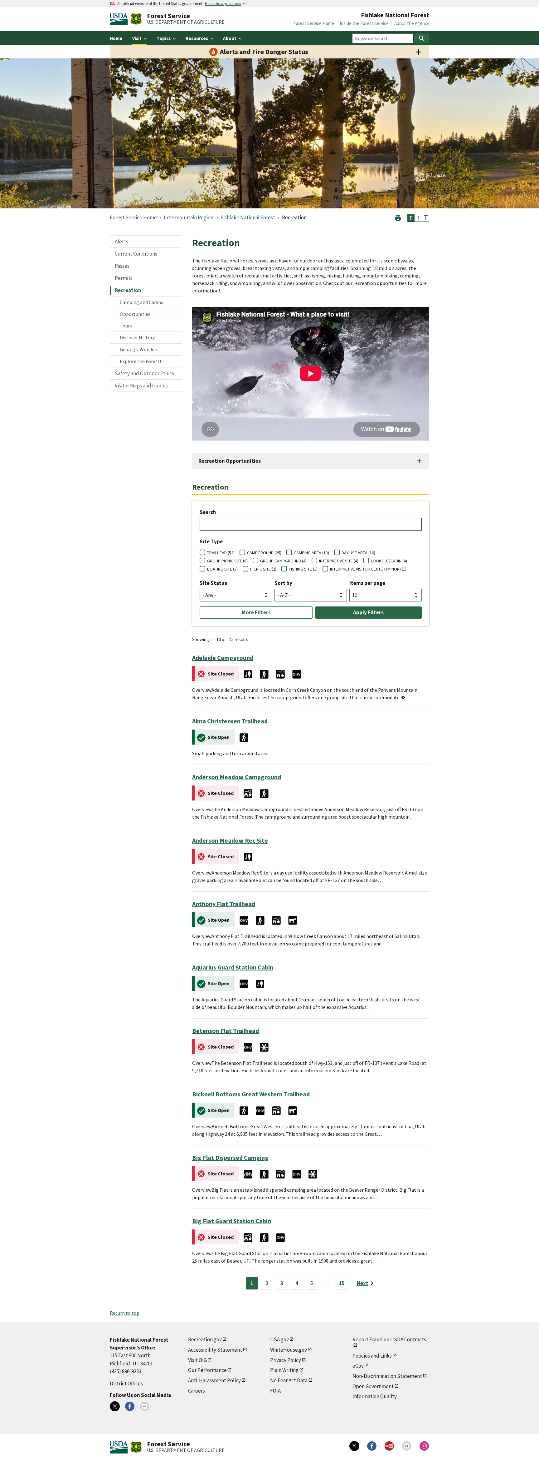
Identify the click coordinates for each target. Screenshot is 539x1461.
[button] (398, 217)
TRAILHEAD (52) (221, 553)
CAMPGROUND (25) (264, 553)
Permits (124, 278)
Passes (122, 265)
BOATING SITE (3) (222, 569)
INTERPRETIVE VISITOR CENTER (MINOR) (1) (368, 569)
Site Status (213, 583)
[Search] (421, 38)
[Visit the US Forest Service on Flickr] (407, 1446)
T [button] (410, 218)
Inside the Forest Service (364, 23)
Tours (126, 325)
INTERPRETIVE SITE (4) (338, 561)
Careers (196, 1390)
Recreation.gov (205, 1339)
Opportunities (135, 314)
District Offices (126, 1383)
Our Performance (207, 1370)
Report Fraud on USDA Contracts (389, 1339)
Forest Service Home (313, 23)
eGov (358, 1365)
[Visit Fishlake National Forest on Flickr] (145, 1406)
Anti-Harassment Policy (214, 1380)
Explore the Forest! (140, 361)
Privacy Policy (285, 1360)
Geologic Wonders (139, 349)
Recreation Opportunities (229, 460)
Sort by (283, 583)
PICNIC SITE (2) (263, 569)
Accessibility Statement (215, 1349)
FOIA (275, 1390)
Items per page (367, 583)
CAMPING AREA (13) (311, 553)
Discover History (137, 337)
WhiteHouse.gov (288, 1349)
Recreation (128, 290)
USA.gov (279, 1339)
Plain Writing (284, 1370)
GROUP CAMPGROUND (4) (283, 561)
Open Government (373, 1386)
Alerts (121, 241)
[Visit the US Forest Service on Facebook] (372, 1446)
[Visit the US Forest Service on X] (354, 1446)
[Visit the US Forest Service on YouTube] (389, 1446)
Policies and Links (372, 1355)
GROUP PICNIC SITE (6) (227, 561)
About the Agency (411, 23)
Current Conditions (136, 253)
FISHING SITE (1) (303, 569)
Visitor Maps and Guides (141, 385)
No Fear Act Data (289, 1380)
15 (342, 1283)
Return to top (124, 1313)
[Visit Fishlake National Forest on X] (115, 1406)
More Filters (256, 612)
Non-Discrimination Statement (387, 1376)
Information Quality (374, 1396)
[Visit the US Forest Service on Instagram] (424, 1446)
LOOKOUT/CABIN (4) (389, 561)
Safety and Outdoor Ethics (144, 373)
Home (116, 38)
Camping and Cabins (141, 302)
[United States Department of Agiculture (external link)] (120, 19)
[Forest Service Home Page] (136, 19)
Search (208, 512)
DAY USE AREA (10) (358, 553)
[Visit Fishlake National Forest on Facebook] (130, 1406)
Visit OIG (197, 1360)
